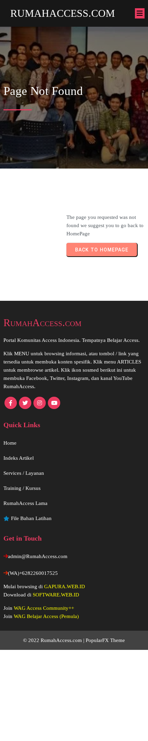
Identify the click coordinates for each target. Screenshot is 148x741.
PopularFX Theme (105, 640)
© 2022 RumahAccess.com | (54, 640)
